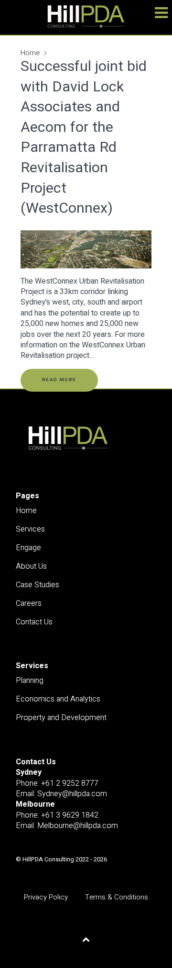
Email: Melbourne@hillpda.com (67, 825)
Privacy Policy (46, 897)
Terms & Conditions (116, 897)
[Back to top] (86, 939)
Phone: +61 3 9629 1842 (57, 815)
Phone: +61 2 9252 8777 (57, 783)
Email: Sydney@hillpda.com (61, 794)
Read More (59, 379)
